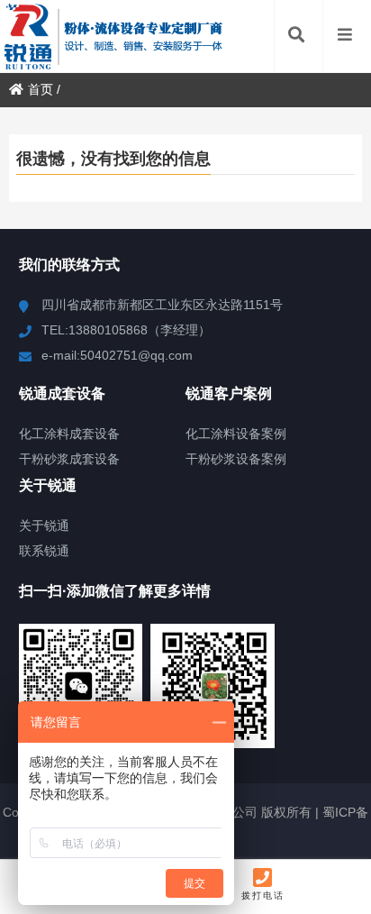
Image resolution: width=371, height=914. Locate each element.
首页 (40, 89)
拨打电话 (263, 895)
